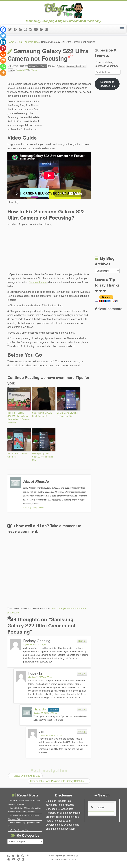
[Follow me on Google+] (21, 29)
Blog (19, 42)
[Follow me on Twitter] (11, 29)
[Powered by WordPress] (77, 855)
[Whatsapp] (3, 67)
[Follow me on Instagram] (26, 29)
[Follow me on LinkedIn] (47, 29)
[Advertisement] (67, 120)
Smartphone (80, 66)
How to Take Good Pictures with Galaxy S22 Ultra (59, 781)
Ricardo (34, 70)
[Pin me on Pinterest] (42, 29)
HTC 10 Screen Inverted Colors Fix (18, 455)
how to (61, 66)
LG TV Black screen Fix (19, 829)
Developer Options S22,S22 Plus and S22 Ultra (42, 456)
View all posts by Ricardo (35, 507)
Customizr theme (70, 859)
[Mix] (3, 60)
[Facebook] (3, 29)
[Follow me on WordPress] (31, 29)
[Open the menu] (122, 29)
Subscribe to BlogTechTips (107, 84)
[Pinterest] (3, 48)
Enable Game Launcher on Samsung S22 (67, 414)
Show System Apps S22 (25, 775)
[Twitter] (3, 36)
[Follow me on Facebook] (16, 29)
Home (10, 42)
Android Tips (31, 42)
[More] (3, 73)
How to (43, 66)
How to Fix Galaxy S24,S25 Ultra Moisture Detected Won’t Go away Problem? (18, 417)
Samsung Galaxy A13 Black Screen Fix (42, 414)
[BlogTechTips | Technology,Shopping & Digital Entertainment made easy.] (63, 10)
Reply (81, 640)
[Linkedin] (3, 42)
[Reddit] (3, 54)
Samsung (70, 66)
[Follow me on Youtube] (37, 29)
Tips (10, 70)
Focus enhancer (38, 282)
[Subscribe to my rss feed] (9, 855)
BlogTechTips (60, 855)
